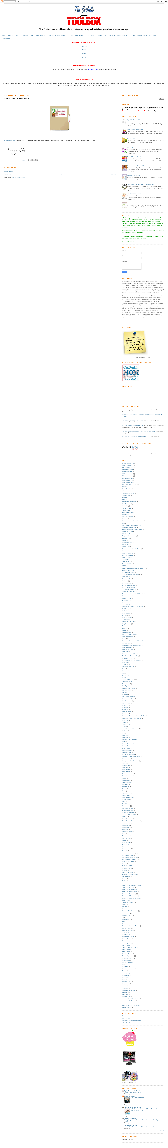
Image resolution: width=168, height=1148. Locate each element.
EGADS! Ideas (126, 1018)
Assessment (125, 510)
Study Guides (126, 951)
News (123, 801)
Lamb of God (126, 735)
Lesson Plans (126, 748)
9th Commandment (127, 482)
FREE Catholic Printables (38, 35)
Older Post (113, 174)
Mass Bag (125, 767)
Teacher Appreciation (128, 956)
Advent (124, 491)
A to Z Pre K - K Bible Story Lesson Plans (144, 35)
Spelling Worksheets (128, 930)
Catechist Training (127, 557)
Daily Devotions (126, 624)
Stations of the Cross (128, 936)
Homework (125, 713)
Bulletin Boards (126, 544)
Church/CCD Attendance (129, 589)
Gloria (124, 668)
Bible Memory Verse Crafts (129, 527)
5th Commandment (127, 474)
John (84, 57)
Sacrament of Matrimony (129, 893)
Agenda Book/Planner (128, 493)
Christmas (125, 581)
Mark (84, 50)
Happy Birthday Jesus (128, 698)
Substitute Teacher (127, 953)
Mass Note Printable (127, 773)
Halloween (125, 694)
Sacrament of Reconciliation (130, 896)
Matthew (84, 46)
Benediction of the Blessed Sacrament (132, 521)
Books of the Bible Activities (134, 157)
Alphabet (124, 497)
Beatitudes (125, 514)
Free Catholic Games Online (130, 656)
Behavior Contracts (127, 516)
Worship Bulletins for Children (130, 1005)
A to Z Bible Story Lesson (129, 484)
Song (123, 921)
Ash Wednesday (126, 508)
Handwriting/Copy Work (128, 696)
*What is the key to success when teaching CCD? (135, 436)
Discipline (124, 628)
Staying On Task (126, 938)
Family (124, 638)
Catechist (124, 551)
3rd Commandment (127, 469)
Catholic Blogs (131, 138)
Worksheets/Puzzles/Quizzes (130, 1003)
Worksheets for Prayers (128, 1001)
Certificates (125, 576)
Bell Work (124, 518)
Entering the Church (127, 636)
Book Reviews (126, 538)
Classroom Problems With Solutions (132, 594)
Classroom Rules (127, 596)
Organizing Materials (128, 812)
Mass (123, 763)
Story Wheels (126, 945)
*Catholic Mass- (126, 409)
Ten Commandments (128, 968)
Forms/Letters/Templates (129, 654)
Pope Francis (126, 836)
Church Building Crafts (128, 585)
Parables (124, 816)
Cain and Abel (13, 161)
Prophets (124, 870)
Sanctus (124, 906)
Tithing (124, 979)
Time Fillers (125, 975)
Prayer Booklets (126, 842)
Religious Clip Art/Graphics (129, 874)
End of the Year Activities (129, 634)
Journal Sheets (126, 724)
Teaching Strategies (127, 962)
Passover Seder (126, 823)
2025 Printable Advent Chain (135, 129)
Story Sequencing (127, 943)
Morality (124, 788)
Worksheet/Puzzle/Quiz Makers (131, 998)
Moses (124, 791)
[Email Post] (28, 159)
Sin (123, 917)
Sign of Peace (126, 913)
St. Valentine (125, 932)
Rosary (124, 883)
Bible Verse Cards (127, 534)
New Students (126, 799)
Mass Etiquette (126, 771)
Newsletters (125, 803)
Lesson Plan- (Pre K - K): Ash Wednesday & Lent (140, 184)
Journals (124, 726)
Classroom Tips (6, 38)
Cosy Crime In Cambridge (137, 1097)
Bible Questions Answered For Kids (132, 529)
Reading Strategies (127, 872)
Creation (124, 615)
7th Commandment (127, 478)
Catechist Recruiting (127, 555)
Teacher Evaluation (127, 958)
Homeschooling (126, 711)
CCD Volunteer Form (128, 572)
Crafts (124, 611)
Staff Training (126, 934)
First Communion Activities (134, 193)
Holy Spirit (125, 705)
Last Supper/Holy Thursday (129, 739)
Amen (123, 499)
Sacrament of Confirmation (129, 889)
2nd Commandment (127, 467)
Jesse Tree (125, 720)
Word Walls (125, 994)
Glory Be (124, 671)
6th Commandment (127, 476)
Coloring (124, 602)
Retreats (124, 878)
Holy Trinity (125, 707)
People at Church (127, 831)
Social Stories (126, 919)
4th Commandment (127, 471)
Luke (84, 53)
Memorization (126, 780)
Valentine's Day (126, 981)
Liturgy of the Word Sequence (130, 761)
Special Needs (126, 928)
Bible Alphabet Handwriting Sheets (131, 525)
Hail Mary (124, 692)
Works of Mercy (126, 996)
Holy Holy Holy (126, 703)
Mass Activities (126, 765)
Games (20, 161)
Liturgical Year (126, 758)
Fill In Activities (126, 643)
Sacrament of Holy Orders (129, 891)
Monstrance (125, 786)
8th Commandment (127, 480)
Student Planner (126, 949)
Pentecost (125, 829)
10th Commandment (128, 463)
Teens (124, 964)
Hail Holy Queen (126, 690)
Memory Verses (126, 782)
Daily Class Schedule (128, 621)
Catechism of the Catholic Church (131, 548)
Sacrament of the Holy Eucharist (131, 898)
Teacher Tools (126, 960)
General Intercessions (128, 666)
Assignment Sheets (127, 512)
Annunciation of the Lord (129, 501)
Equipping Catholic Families (132, 1091)
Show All (162, 1130)
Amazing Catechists (130, 1118)
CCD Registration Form (128, 570)
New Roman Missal (127, 797)
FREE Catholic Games (22, 35)
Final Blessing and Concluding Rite (131, 645)
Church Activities (126, 583)
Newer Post (7, 174)
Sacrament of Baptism (128, 887)
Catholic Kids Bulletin (130, 1125)
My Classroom (126, 793)
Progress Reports (127, 868)
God (123, 673)
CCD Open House (127, 566)
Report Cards (126, 876)
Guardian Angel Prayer (128, 688)
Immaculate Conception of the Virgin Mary (134, 716)
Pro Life (124, 863)
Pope (123, 833)
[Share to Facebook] (35, 160)
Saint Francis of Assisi (128, 902)
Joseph (124, 722)
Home (3, 35)
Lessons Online (126, 752)
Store (123, 941)
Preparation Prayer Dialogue (130, 857)
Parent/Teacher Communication (131, 821)
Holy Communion (127, 701)
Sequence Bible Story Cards (130, 911)
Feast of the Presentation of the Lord (132, 641)
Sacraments (125, 900)
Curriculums (125, 619)
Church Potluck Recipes (76, 35)
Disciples (124, 626)
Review (124, 881)
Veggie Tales (125, 983)
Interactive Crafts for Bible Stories (131, 718)
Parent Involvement (127, 818)
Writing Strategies (127, 1007)
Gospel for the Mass (127, 679)
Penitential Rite (126, 827)
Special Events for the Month (130, 926)
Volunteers (125, 992)
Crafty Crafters (90, 35)
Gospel (124, 677)
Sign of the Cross (127, 915)
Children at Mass (127, 578)
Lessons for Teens (127, 750)
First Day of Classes (127, 649)
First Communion (127, 647)
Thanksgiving (126, 973)
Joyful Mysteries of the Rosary (130, 728)
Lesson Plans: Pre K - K (124, 35)
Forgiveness (125, 651)
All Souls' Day (126, 495)
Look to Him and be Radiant (132, 1107)
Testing (124, 971)
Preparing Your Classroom (129, 859)
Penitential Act (126, 825)
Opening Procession (127, 808)
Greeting (124, 686)
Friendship (125, 662)
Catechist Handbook (127, 553)
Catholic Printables (127, 564)
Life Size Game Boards (128, 754)
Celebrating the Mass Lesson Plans (57, 35)
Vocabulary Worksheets (128, 990)
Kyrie (123, 733)
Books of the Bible (127, 542)
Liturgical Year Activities (133, 175)
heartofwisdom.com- (9, 140)
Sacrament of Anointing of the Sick (131, 885)
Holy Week (130, 147)
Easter (124, 630)
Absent (124, 486)
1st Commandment (127, 465)
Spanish (124, 923)
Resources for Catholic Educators (131, 1020)
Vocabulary (125, 988)
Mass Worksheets (127, 776)
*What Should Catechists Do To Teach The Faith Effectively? (138, 431)
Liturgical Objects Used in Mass (131, 756)
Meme (124, 778)
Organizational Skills (127, 810)
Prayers (124, 846)
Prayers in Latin (126, 848)
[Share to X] (34, 160)
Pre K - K (124, 851)
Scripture (124, 908)
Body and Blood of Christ (129, 536)
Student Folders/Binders (129, 947)
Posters (124, 840)
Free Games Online (127, 658)
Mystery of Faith (126, 795)
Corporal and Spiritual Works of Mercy (132, 606)
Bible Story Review (127, 531)
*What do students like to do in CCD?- (132, 425)
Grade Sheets (126, 683)
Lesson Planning (126, 746)
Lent (123, 741)
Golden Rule (125, 675)
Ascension (125, 506)
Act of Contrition (126, 488)
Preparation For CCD (128, 855)
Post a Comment (8, 171)
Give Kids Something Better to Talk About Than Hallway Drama (140, 1126)
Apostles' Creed (126, 504)
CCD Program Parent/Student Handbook (133, 568)
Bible (123, 523)
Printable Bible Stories (128, 861)
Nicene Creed (126, 806)
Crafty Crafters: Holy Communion (136, 203)
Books (124, 540)
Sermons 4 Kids (126, 1022)
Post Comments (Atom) (18, 177)
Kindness (124, 731)
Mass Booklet (126, 769)
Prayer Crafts (126, 844)
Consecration (126, 604)
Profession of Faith (127, 866)
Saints (124, 904)
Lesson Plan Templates (128, 743)
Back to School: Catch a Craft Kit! (132, 1092)
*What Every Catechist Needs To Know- (133, 420)
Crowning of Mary (127, 617)
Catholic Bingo (126, 559)
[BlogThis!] (32, 160)
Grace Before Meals (127, 681)
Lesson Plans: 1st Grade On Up (106, 35)
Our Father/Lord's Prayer (129, 814)
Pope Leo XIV (126, 838)
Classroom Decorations (128, 591)
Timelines (124, 977)
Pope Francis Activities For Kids (135, 165)
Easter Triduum (126, 632)
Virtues (124, 986)
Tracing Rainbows (129, 1096)
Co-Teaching (125, 600)
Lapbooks (125, 737)
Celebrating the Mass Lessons (130, 574)
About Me (10, 35)
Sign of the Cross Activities (134, 120)
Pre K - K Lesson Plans (128, 853)
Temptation (125, 966)
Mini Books (125, 784)
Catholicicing (125, 1016)
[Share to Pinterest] (37, 160)
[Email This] (30, 160)
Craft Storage (126, 608)
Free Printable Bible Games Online (131, 660)
